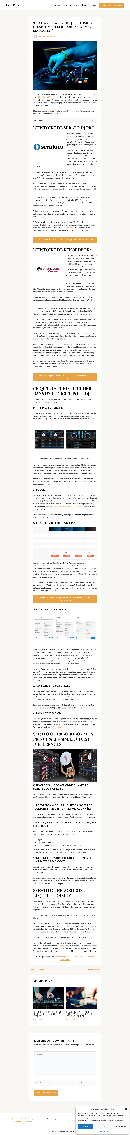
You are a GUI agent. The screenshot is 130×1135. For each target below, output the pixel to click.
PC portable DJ (67, 228)
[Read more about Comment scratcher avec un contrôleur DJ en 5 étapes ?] (48, 998)
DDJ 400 (60, 946)
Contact (92, 5)
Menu (77, 5)
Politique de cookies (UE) (23, 1121)
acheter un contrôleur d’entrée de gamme (69, 506)
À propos (67, 5)
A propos (31, 1119)
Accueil (58, 5)
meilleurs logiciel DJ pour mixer (47, 97)
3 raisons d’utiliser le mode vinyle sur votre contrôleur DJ (79, 1014)
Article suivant (94, 970)
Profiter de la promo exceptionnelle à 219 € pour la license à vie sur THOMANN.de (65, 599)
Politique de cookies (102, 1131)
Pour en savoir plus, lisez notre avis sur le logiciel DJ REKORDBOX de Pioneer (65, 376)
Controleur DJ (18, 5)
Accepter (85, 1126)
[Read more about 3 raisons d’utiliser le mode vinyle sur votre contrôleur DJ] (81, 998)
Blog (84, 5)
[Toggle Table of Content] (93, 120)
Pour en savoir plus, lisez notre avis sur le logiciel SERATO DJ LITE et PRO (65, 239)
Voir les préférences (119, 1126)
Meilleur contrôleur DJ (18, 1119)
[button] (126, 1109)
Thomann (57, 727)
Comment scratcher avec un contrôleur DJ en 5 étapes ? (48, 1014)
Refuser (102, 1126)
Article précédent (36, 970)
